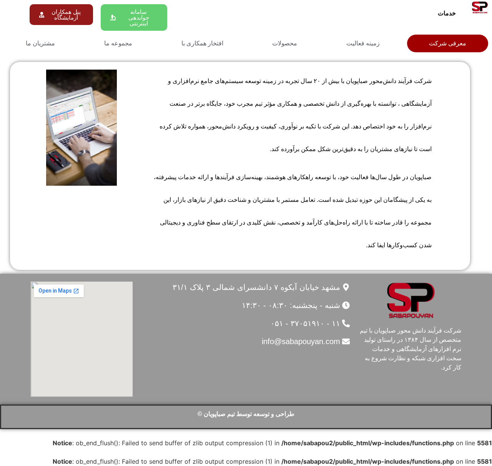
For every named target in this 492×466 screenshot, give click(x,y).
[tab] (447, 43)
